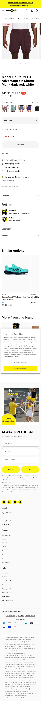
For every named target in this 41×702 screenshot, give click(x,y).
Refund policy (20, 619)
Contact (4, 577)
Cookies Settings (20, 362)
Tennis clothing (9, 19)
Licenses (4, 517)
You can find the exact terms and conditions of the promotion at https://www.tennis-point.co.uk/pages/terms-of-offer (20, 696)
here (14, 354)
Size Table (5, 153)
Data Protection (9, 356)
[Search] (26, 10)
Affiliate (4, 547)
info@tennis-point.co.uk (26, 478)
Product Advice (6, 597)
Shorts (26, 19)
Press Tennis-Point (7, 600)
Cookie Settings (6, 525)
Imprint (17, 356)
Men (19, 19)
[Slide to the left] (15, 63)
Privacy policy (10, 615)
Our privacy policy (7, 483)
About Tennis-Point (7, 581)
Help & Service (6, 535)
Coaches (4, 555)
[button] (2, 10)
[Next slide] (37, 102)
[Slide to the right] (25, 63)
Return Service (6, 543)
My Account (5, 573)
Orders (4, 539)
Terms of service (30, 615)
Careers (4, 551)
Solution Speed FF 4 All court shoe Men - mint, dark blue (16, 298)
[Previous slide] (33, 102)
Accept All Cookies (20, 368)
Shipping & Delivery (7, 589)
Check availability (8, 181)
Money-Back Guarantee (9, 521)
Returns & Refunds (7, 593)
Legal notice (20, 615)
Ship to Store (6, 563)
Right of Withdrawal (8, 513)
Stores (4, 585)
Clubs (3, 559)
